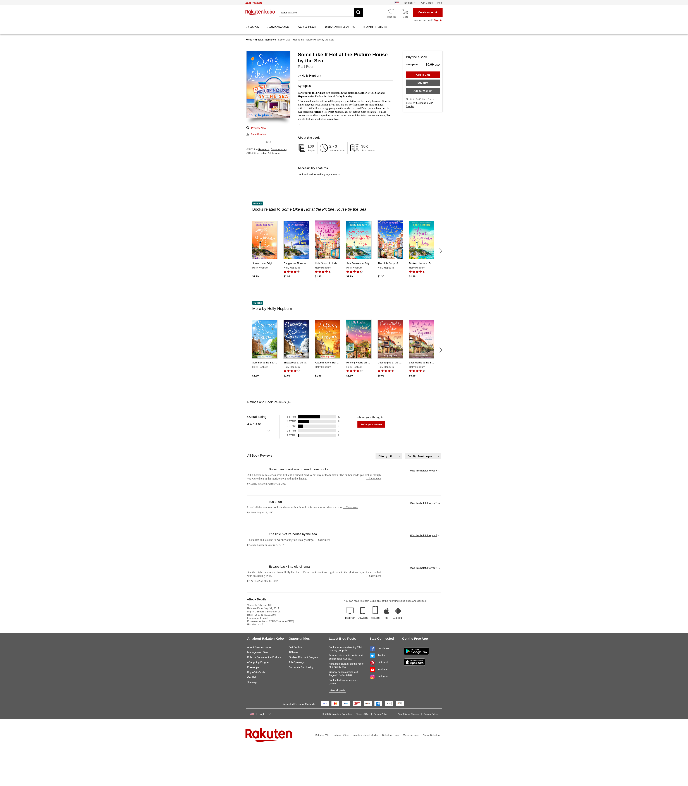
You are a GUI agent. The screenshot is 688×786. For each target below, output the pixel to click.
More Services (411, 735)
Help (440, 2)
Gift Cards (427, 2)
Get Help (252, 677)
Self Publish (295, 647)
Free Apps (253, 667)
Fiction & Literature (270, 153)
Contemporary (279, 149)
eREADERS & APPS (340, 26)
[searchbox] (321, 12)
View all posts (337, 690)
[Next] (441, 250)
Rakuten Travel (390, 735)
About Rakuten (431, 735)
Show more (373, 478)
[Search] (358, 12)
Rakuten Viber (341, 735)
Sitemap (252, 682)
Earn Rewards (253, 2)
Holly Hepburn (311, 75)
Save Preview (258, 134)
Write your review (371, 424)
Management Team (258, 652)
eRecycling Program (258, 662)
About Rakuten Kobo (259, 647)
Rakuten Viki (322, 735)
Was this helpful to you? (423, 470)
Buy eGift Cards (256, 672)
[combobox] (389, 456)
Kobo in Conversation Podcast (264, 657)
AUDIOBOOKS (278, 26)
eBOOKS (253, 26)
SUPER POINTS (375, 26)
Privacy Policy (380, 714)
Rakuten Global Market (365, 735)
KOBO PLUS (307, 26)
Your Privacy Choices (408, 714)
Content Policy (431, 714)
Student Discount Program (304, 657)
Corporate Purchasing (301, 667)
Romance (263, 149)
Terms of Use (362, 714)
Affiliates (293, 652)
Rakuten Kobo (260, 12)
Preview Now (258, 127)
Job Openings (296, 662)
